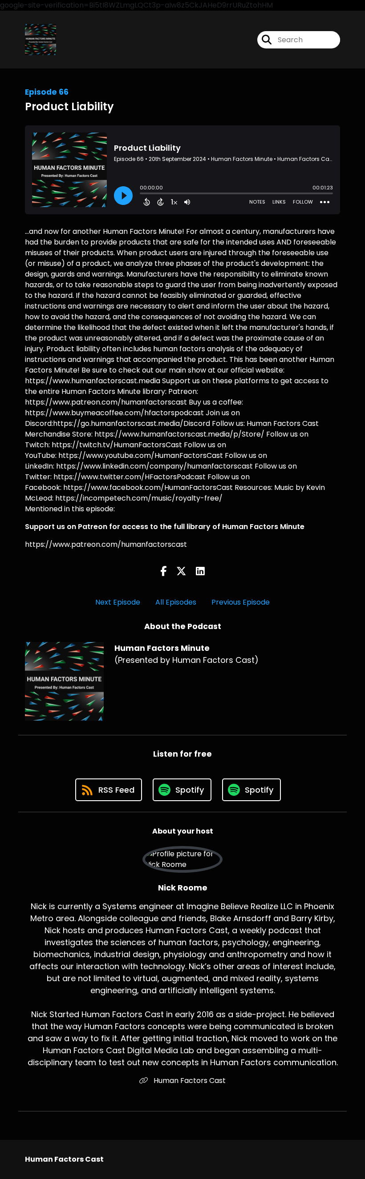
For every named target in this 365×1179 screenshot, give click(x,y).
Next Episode (117, 602)
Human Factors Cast (189, 1080)
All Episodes (175, 602)
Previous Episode (240, 602)
